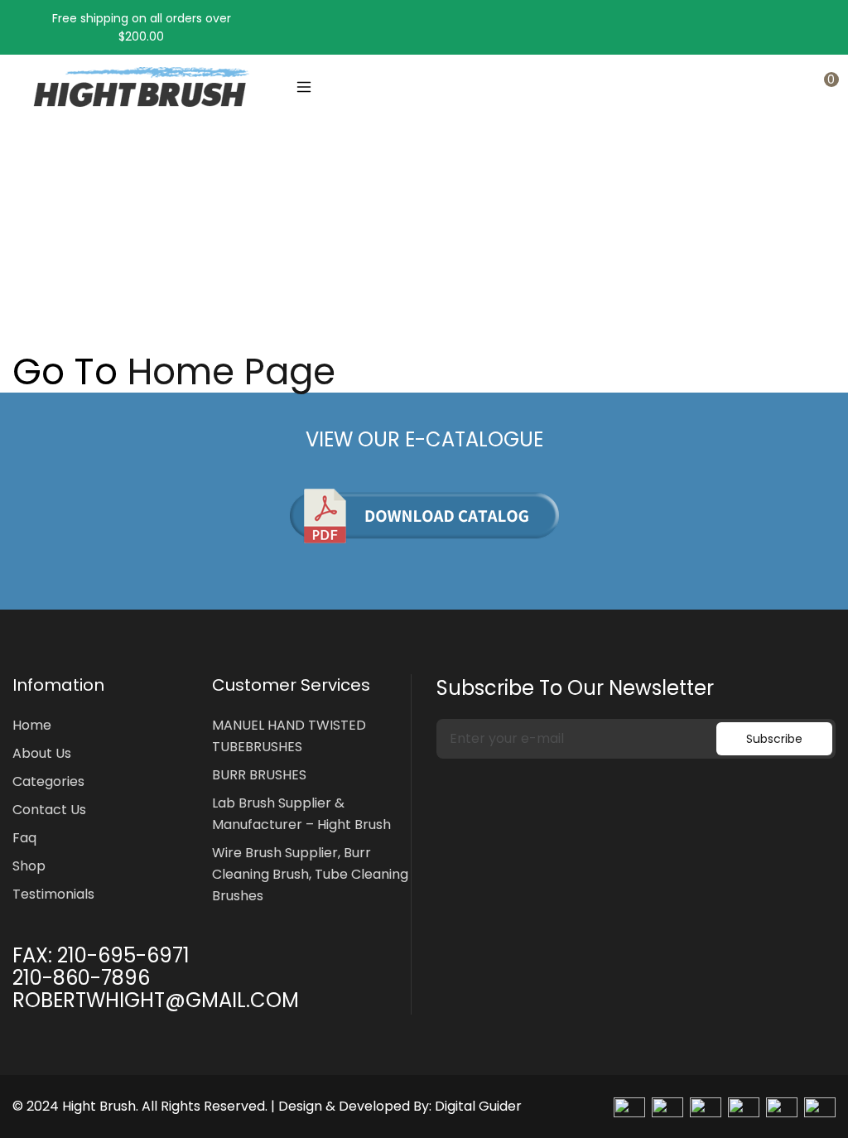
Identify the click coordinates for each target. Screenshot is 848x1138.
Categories (48, 781)
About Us (41, 753)
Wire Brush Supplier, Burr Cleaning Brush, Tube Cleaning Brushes (310, 874)
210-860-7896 (81, 977)
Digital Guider (478, 1106)
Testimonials (53, 894)
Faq (24, 837)
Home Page (231, 372)
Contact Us (49, 809)
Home (29, 254)
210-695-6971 (123, 955)
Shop (29, 865)
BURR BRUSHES (259, 774)
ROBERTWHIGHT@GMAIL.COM (155, 1000)
